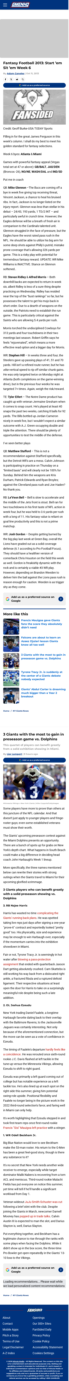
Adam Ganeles (15, 73)
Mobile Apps (10, 1329)
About (6, 1317)
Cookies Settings (43, 1353)
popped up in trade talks (35, 1216)
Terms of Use (11, 1341)
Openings (39, 1317)
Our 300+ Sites (42, 1323)
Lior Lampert (14, 754)
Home (6, 711)
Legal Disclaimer (13, 1347)
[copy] (23, 79)
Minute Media (18, 1361)
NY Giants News (21, 711)
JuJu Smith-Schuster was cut (43, 1202)
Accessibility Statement (48, 1347)
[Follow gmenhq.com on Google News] (60, 599)
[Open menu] (5, 5)
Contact (8, 1323)
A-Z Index (9, 1353)
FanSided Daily (42, 1329)
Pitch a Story (11, 1335)
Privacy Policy (41, 1335)
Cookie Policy (41, 1341)
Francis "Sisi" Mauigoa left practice (25, 1127)
